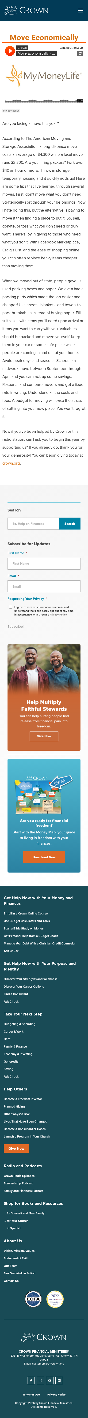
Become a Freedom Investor (23, 1099)
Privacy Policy (56, 1394)
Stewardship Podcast (18, 1183)
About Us (13, 1240)
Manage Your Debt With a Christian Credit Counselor (40, 943)
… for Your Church (16, 1221)
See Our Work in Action (19, 1273)
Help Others (15, 1089)
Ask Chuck (11, 951)
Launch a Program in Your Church (27, 1136)
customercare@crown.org (48, 1364)
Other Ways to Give (17, 1114)
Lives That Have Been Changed (25, 1121)
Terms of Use (31, 1394)
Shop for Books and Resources (33, 1203)
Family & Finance (15, 1047)
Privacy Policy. (58, 614)
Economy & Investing (18, 1054)
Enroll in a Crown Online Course (26, 913)
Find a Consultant (16, 994)
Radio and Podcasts (23, 1165)
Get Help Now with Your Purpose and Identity (40, 966)
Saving (8, 1069)
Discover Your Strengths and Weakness (30, 979)
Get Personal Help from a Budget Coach (31, 936)
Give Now (16, 1148)
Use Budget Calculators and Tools (27, 921)
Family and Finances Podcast (23, 1191)
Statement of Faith (16, 1258)
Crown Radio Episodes (19, 1176)
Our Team (10, 1266)
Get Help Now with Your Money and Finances (38, 900)
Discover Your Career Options (24, 987)
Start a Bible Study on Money (24, 928)
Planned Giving (14, 1106)
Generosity (11, 1062)
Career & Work (13, 1032)
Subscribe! (15, 626)
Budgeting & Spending (19, 1024)
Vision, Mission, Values (19, 1251)
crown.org (11, 463)
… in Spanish (12, 1228)
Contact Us (11, 1281)
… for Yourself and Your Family (24, 1213)
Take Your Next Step (23, 1014)
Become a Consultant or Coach (25, 1129)
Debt (7, 1039)
